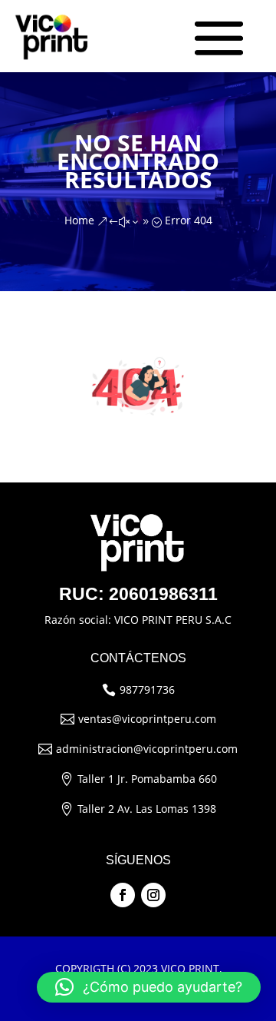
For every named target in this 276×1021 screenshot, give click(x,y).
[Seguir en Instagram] (153, 895)
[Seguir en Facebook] (122, 895)
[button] (149, 987)
